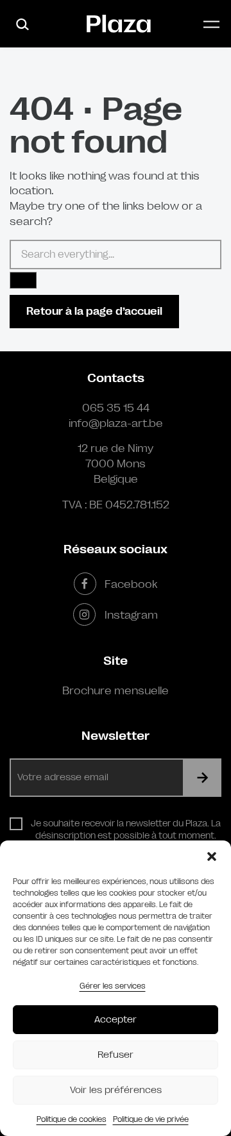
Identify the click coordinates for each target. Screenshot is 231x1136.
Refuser (115, 1054)
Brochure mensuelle (115, 690)
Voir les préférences (116, 1090)
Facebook (131, 584)
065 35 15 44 (116, 407)
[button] (211, 856)
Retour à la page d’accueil (94, 311)
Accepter (115, 1019)
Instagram (131, 614)
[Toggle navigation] (211, 24)
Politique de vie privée (151, 1119)
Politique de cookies (72, 1119)
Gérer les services (113, 985)
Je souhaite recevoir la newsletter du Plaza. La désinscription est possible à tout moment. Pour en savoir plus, (126, 835)
